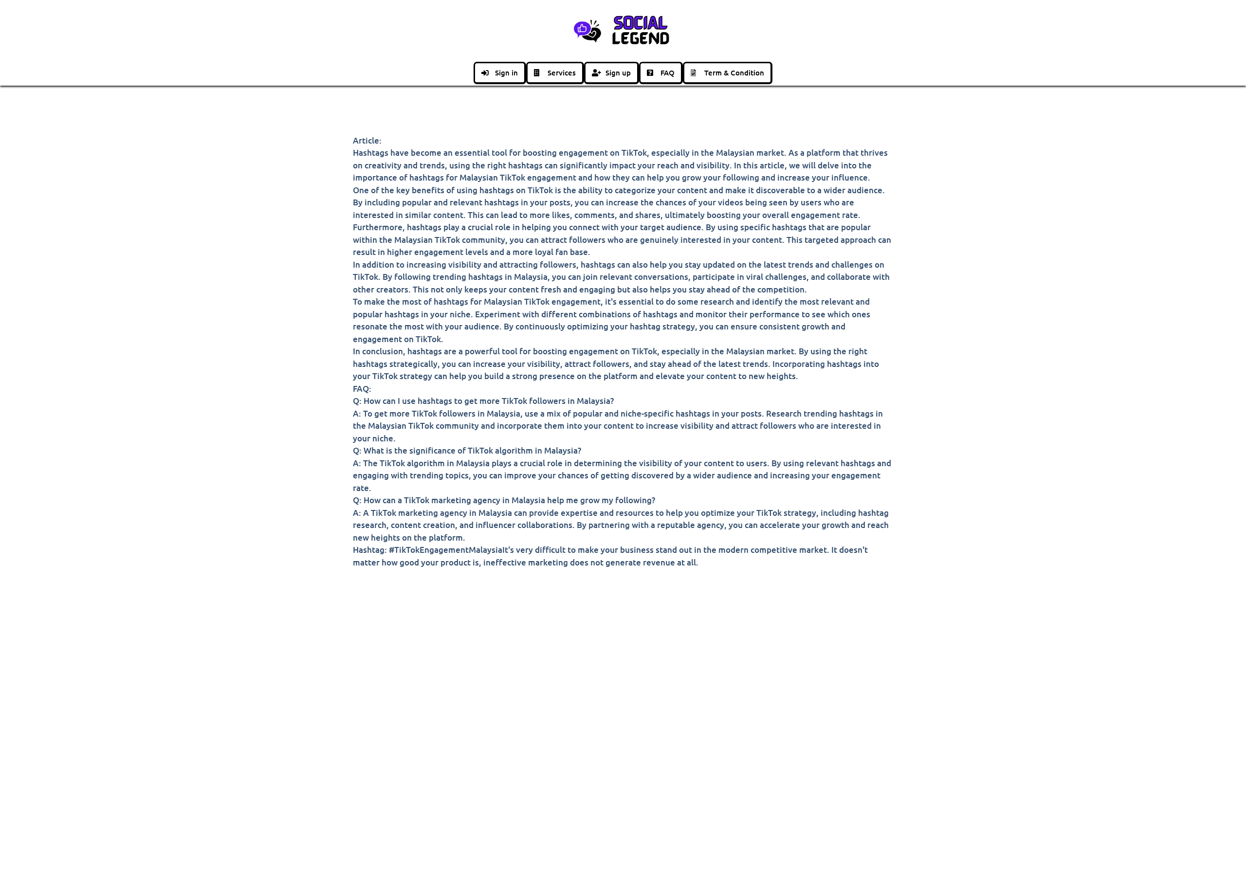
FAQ (667, 72)
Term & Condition (734, 72)
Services (562, 72)
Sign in (506, 72)
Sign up (618, 72)
